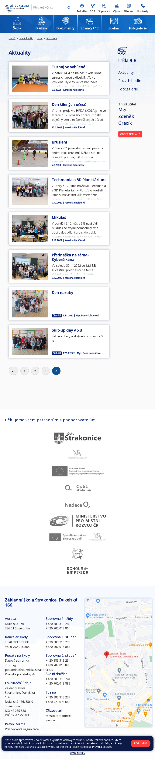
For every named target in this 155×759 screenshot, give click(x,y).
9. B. (40, 38)
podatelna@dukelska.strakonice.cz (29, 670)
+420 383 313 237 (58, 697)
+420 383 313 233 (58, 642)
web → (50, 720)
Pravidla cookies (102, 746)
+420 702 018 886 (58, 665)
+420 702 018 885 (58, 647)
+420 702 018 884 (17, 647)
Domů (12, 38)
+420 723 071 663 (58, 702)
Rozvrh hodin (129, 80)
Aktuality (51, 38)
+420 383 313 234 (58, 660)
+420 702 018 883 (58, 683)
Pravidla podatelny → (20, 674)
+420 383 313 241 (58, 679)
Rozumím (140, 743)
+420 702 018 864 (58, 628)
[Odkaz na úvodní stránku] (17, 7)
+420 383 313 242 (58, 624)
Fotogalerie (128, 89)
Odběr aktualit (130, 134)
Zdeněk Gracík (126, 116)
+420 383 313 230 (17, 642)
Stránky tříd (26, 38)
